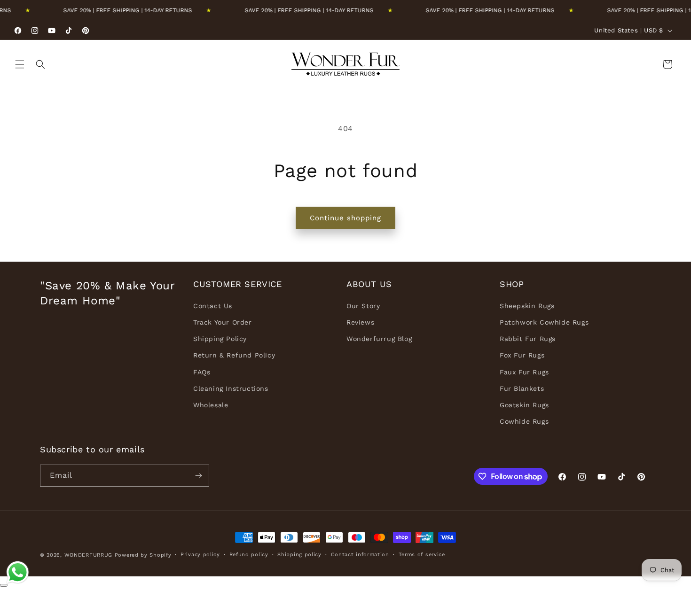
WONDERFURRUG (88, 555)
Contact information (360, 554)
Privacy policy (200, 554)
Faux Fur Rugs (524, 372)
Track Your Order (222, 322)
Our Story (363, 306)
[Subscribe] (198, 476)
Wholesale (210, 405)
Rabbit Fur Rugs (528, 338)
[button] (19, 64)
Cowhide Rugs (524, 421)
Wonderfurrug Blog (379, 338)
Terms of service (422, 554)
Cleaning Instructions (230, 388)
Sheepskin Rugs (527, 306)
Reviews (360, 322)
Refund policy (248, 554)
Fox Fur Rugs (522, 355)
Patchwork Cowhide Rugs (544, 322)
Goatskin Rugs (524, 405)
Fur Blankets (522, 388)
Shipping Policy (220, 338)
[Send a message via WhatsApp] (18, 572)
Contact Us (212, 306)
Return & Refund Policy (234, 355)
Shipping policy (299, 554)
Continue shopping (345, 218)
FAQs (201, 372)
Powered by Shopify (143, 555)
